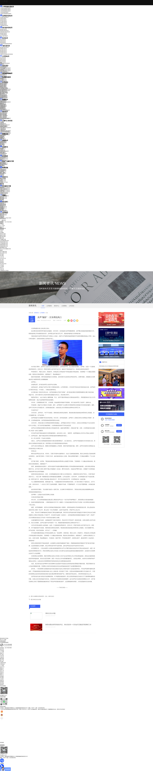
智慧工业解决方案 (5, 189)
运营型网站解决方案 (4, 240)
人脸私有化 (2, 130)
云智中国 (2, 216)
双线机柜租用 (3, 42)
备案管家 (3, 172)
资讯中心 (2, 215)
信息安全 (2, 672)
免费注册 (2, 228)
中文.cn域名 (2, 68)
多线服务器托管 (3, 52)
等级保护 (2, 148)
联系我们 (2, 207)
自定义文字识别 (3, 94)
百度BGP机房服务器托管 (6, 54)
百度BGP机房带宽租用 (5, 63)
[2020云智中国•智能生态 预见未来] (111, 342)
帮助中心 (2, 223)
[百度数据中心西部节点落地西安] (111, 358)
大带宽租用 (5, 56)
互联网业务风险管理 (4, 151)
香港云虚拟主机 (3, 71)
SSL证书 (3, 153)
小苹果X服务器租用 (4, 12)
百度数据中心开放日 (5, 218)
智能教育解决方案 (4, 242)
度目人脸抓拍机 (3, 117)
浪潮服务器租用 (3, 22)
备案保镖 (3, 173)
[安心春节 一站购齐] (111, 326)
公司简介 (2, 679)
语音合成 (2, 143)
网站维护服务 (3, 236)
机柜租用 (5, 38)
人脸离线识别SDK (5, 125)
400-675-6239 (3, 743)
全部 (43, 305)
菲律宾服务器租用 (5, 31)
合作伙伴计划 (3, 204)
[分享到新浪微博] (71, 320)
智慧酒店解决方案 (5, 187)
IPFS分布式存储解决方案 (5, 248)
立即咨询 (119, 425)
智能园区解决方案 (4, 246)
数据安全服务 (4, 159)
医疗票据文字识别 (5, 90)
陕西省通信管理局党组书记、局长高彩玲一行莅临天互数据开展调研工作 (68, 624)
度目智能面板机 (4, 118)
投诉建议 (2, 676)
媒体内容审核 (3, 102)
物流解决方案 (4, 193)
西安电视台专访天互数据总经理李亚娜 (108, 366)
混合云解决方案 (3, 198)
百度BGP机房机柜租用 (6, 43)
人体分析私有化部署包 (5, 131)
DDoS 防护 (2, 74)
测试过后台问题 (37, 599)
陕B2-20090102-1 (23, 709)
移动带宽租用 (3, 60)
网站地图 (2, 658)
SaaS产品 (2, 174)
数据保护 (2, 165)
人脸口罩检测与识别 (5, 127)
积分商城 (3, 210)
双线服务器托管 (3, 51)
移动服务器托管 (3, 50)
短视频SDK (2, 107)
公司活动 (71, 305)
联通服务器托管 (3, 48)
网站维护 (3, 164)
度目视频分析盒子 (4, 113)
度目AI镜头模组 (3, 114)
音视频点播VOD (3, 105)
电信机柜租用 (3, 39)
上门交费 (2, 651)
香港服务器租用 (4, 30)
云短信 (1, 182)
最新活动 (2, 3)
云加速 (1, 181)
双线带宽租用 (3, 62)
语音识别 (3, 142)
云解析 (1, 179)
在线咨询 (2, 745)
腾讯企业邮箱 (3, 178)
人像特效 (3, 129)
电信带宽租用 (3, 57)
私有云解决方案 (3, 196)
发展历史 (2, 680)
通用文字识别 (4, 83)
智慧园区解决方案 (5, 190)
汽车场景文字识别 (4, 87)
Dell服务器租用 (4, 17)
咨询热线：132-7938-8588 (6, 222)
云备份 (1, 231)
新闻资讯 (36, 312)
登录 (1, 227)
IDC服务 (2, 661)
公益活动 (2, 657)
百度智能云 (2, 664)
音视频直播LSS (3, 106)
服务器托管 (6, 46)
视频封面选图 (3, 103)
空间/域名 (5, 65)
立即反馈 (119, 431)
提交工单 (2, 670)
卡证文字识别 (3, 85)
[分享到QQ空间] (77, 320)
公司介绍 (2, 203)
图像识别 (3, 135)
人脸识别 (2, 122)
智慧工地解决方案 (5, 191)
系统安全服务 (4, 157)
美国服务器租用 (3, 29)
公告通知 (64, 305)
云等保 (2, 149)
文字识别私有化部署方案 (5, 89)
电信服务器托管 (4, 47)
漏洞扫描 (3, 162)
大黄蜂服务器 (4, 25)
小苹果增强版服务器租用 (5, 11)
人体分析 (3, 123)
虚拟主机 (2, 69)
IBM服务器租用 (3, 20)
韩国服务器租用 (3, 33)
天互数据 (4, 1)
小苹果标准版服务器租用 (5, 9)
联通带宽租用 (3, 59)
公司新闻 (2, 213)
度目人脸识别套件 (4, 115)
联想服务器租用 (3, 24)
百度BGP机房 (3, 662)
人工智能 (2, 80)
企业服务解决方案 (4, 243)
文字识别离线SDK (4, 96)
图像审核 (2, 138)
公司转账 (2, 650)
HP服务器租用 (3, 18)
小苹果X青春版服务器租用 (5, 13)
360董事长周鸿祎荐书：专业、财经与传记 (43, 596)
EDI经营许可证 (3, 170)
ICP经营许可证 (3, 169)
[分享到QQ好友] (74, 320)
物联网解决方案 (3, 247)
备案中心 (2, 673)
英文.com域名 (3, 67)
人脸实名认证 (4, 126)
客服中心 (2, 669)
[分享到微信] (68, 320)
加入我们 (2, 206)
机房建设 (2, 78)
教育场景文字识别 (4, 92)
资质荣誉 (2, 208)
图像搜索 (2, 136)
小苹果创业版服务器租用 (5, 8)
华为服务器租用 (3, 21)
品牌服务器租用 (7, 16)
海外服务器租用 (7, 27)
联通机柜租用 (3, 41)
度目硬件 (5, 111)
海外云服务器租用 (4, 36)
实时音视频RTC (3, 109)
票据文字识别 (3, 86)
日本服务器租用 (3, 34)
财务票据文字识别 (4, 93)
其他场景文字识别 (4, 97)
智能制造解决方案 (4, 244)
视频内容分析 (3, 101)
